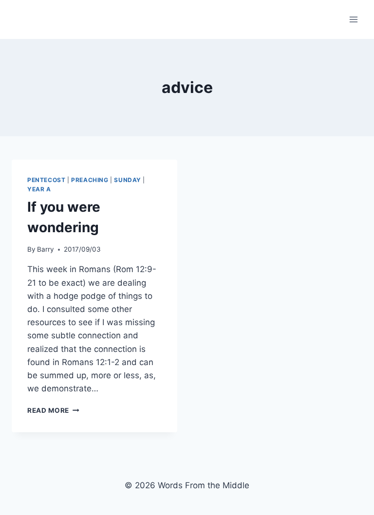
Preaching (89, 180)
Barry (45, 249)
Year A (39, 189)
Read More (53, 410)
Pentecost (46, 180)
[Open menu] (353, 19)
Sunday (127, 180)
